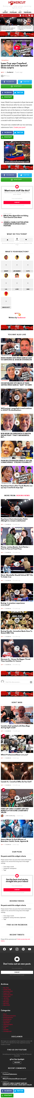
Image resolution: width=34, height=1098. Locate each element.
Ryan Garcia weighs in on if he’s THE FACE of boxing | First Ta (25, 28)
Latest (5, 12)
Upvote (7, 240)
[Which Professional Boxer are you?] (17, 744)
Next (33, 24)
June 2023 (6, 1000)
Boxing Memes (7, 1019)
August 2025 (6, 993)
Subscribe (17, 1062)
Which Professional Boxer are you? (14, 755)
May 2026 (6, 988)
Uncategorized (7, 1031)
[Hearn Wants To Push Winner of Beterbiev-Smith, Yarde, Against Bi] (17, 829)
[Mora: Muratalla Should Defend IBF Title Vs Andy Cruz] (17, 564)
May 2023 (6, 1001)
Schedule (5, 1029)
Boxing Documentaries (9, 1015)
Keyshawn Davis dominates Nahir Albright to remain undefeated (8, 28)
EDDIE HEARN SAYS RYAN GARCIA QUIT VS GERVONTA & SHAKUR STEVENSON (16, 359)
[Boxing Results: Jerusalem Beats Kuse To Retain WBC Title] (17, 620)
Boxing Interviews (6, 355)
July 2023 (6, 998)
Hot (20, 12)
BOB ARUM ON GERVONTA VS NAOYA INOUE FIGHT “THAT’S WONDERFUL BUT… (16, 435)
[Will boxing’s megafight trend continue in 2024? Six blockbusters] (17, 398)
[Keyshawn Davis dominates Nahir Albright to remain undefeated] (8, 21)
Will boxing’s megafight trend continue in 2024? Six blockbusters (16, 409)
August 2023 (6, 996)
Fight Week (6, 1022)
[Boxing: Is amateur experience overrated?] (17, 592)
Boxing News (5, 380)
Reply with (31, 682)
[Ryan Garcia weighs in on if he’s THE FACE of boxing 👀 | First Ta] (25, 21)
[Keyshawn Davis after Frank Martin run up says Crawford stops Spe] (17, 475)
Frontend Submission (10, 1074)
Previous (1, 24)
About (5, 1014)
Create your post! (19, 127)
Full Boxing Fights (8, 1024)
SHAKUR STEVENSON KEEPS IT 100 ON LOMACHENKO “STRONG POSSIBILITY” (16, 461)
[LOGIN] (32, 15)
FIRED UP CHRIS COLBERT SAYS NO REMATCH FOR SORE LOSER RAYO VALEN (15, 810)
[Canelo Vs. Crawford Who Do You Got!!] (17, 771)
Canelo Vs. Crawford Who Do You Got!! (16, 782)
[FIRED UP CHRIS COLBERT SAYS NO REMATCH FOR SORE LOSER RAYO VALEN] (17, 798)
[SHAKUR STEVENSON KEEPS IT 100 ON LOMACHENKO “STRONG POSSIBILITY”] (17, 450)
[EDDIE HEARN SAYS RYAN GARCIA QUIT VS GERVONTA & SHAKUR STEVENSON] (17, 347)
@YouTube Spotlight (17, 1059)
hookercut (5, 1072)
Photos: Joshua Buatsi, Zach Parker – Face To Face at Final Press (15, 548)
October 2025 (7, 989)
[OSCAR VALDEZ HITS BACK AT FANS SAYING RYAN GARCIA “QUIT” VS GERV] (17, 372)
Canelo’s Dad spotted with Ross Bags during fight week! (15, 727)
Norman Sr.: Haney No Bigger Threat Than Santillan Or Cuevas (15, 660)
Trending (27, 12)
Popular (13, 12)
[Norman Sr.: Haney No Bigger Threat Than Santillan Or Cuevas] (17, 648)
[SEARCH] (26, 15)
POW (4, 1028)
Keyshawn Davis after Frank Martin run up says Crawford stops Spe (16, 486)
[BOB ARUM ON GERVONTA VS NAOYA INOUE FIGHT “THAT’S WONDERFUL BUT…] (17, 423)
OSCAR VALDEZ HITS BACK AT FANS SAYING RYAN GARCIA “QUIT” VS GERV (16, 384)
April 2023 (6, 1003)
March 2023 (6, 1005)
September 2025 (8, 991)
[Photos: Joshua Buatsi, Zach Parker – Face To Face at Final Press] (17, 536)
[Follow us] (23, 15)
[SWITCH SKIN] (20, 15)
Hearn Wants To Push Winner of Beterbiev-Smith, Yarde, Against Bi (14, 840)
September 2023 (8, 994)
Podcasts (5, 1026)
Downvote (26, 240)
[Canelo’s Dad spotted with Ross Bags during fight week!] (17, 715)
